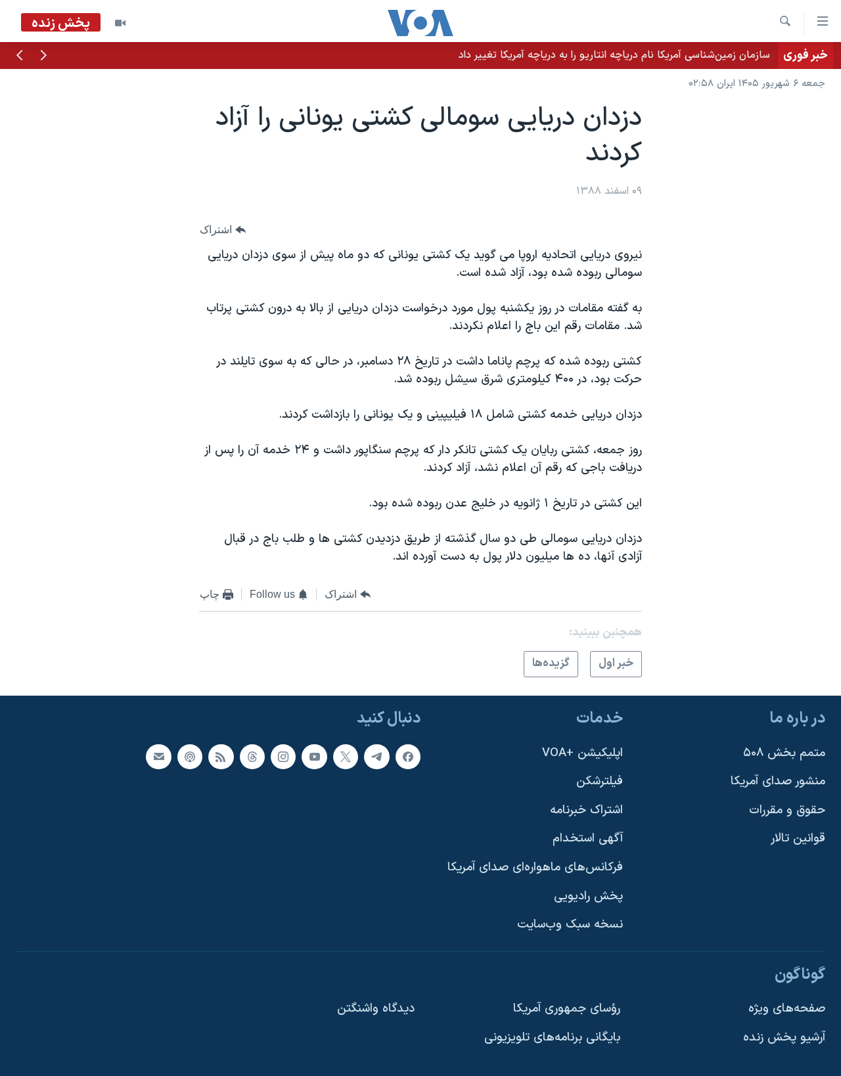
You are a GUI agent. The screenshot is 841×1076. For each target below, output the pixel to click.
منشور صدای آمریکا (778, 781)
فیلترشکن (599, 781)
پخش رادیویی (588, 896)
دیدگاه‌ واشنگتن (376, 1009)
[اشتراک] (158, 756)
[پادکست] (189, 756)
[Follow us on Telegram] (376, 756)
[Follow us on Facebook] (408, 756)
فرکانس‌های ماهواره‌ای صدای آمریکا (535, 867)
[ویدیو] (120, 23)
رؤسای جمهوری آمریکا (566, 1009)
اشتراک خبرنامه (586, 810)
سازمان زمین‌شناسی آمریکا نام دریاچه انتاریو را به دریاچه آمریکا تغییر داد (614, 55)
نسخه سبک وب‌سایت (570, 924)
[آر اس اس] (220, 756)
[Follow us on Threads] (252, 756)
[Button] (223, 229)
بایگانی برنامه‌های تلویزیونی (552, 1037)
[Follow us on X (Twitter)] (345, 756)
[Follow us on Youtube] (314, 756)
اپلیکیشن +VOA (582, 753)
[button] (43, 56)
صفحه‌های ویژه (786, 1009)
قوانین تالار (798, 838)
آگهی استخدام (588, 838)
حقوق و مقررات (787, 810)
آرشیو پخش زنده (784, 1037)
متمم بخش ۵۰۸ (784, 753)
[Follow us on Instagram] (283, 756)
